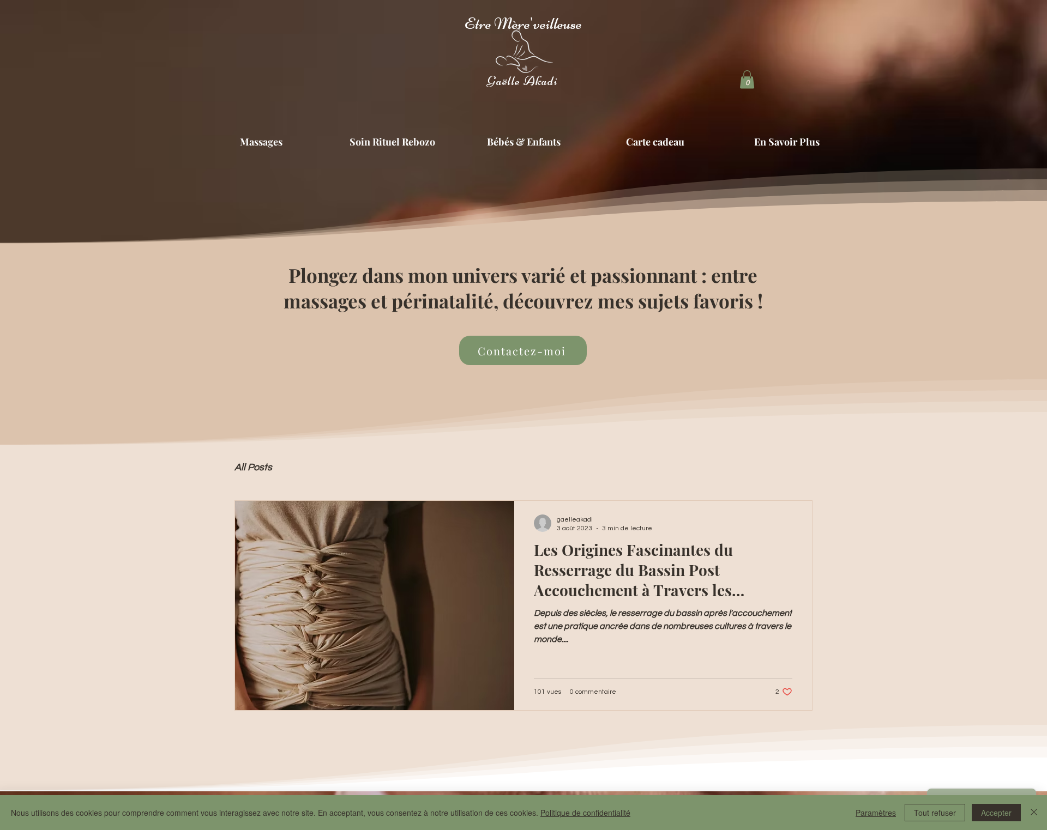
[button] (747, 79)
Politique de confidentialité (585, 812)
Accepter (996, 812)
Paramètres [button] (876, 812)
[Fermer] (1033, 812)
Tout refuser (935, 812)
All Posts (253, 467)
